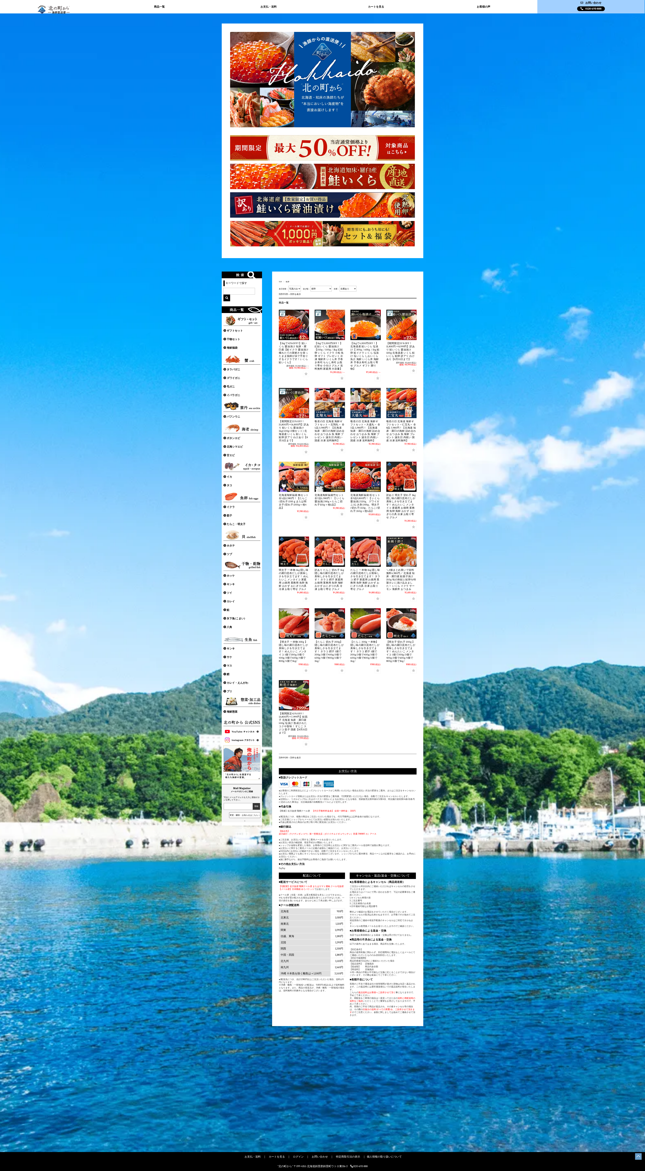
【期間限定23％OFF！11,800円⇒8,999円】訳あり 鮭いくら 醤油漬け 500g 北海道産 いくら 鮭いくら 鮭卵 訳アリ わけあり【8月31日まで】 (400, 351)
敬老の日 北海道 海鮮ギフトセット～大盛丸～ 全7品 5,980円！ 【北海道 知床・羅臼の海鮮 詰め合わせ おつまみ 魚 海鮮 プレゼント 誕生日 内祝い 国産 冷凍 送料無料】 (365, 431)
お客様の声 (483, 6)
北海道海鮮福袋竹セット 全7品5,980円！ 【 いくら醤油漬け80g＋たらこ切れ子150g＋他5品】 (329, 500)
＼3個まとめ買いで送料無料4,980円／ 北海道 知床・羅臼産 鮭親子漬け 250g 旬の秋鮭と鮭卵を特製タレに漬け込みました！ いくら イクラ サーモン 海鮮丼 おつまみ (401, 579)
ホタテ (231, 545)
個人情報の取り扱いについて (384, 1156)
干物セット (233, 339)
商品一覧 (159, 6)
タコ (229, 485)
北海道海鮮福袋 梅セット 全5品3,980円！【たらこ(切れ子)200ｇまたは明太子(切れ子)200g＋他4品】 (294, 501)
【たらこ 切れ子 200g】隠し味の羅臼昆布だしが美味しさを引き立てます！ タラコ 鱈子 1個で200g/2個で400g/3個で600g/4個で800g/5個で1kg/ (329, 651)
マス (229, 665)
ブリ (229, 691)
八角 (229, 627)
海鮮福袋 (232, 347)
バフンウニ (233, 416)
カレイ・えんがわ (237, 682)
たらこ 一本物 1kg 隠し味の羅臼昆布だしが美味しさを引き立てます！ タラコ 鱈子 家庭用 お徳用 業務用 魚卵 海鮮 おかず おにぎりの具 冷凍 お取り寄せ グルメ (365, 579)
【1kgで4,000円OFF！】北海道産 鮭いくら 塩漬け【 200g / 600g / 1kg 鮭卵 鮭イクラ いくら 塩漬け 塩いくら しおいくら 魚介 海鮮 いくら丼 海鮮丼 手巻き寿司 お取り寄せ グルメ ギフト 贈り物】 (365, 356)
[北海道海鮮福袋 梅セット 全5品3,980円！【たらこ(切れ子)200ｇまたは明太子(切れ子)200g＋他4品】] (294, 477)
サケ (229, 657)
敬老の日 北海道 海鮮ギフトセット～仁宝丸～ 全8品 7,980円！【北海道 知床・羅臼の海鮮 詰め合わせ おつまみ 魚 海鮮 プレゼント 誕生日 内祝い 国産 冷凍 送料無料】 (401, 431)
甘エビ (231, 455)
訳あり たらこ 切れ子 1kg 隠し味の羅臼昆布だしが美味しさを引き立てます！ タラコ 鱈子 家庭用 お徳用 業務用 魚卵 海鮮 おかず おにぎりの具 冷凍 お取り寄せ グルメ (329, 579)
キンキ (231, 584)
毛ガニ (231, 386)
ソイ (229, 592)
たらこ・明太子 (236, 524)
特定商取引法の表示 (348, 1156)
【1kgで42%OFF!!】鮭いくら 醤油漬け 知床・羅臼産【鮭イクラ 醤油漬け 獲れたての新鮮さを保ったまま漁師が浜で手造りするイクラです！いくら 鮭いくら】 (294, 353)
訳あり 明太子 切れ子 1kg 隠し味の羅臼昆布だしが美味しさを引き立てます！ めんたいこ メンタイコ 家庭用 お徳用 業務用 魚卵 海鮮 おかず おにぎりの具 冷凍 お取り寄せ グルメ (401, 506)
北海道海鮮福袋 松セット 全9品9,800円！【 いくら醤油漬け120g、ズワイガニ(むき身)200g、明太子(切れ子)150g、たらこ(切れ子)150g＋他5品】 (365, 503)
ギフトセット (235, 330)
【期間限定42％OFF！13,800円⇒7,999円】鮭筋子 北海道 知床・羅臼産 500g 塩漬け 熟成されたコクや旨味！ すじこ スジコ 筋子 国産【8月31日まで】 (293, 723)
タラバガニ (233, 369)
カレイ (231, 601)
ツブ (229, 554)
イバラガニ (233, 395)
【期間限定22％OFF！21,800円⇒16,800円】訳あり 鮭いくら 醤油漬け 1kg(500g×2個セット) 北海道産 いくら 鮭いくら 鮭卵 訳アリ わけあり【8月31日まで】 (294, 431)
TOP (280, 282)
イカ (229, 476)
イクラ (231, 507)
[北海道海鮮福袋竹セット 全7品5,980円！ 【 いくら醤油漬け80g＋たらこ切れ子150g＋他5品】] (330, 477)
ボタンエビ (233, 438)
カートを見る (376, 6)
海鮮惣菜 (232, 711)
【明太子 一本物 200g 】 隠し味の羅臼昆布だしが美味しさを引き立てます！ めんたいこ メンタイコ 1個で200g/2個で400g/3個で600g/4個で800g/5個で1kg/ (293, 651)
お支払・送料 (269, 6)
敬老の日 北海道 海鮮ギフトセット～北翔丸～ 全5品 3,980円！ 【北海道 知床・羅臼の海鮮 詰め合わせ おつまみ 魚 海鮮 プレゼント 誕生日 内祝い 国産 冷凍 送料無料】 (329, 431)
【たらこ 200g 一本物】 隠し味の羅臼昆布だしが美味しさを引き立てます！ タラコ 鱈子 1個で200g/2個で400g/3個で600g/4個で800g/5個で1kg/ (364, 651)
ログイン (298, 1156)
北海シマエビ (235, 446)
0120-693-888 (593, 8)
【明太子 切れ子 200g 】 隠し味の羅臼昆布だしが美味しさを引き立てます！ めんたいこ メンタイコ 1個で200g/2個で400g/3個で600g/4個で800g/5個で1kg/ (400, 651)
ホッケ (231, 575)
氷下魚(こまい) (236, 618)
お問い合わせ (593, 2)
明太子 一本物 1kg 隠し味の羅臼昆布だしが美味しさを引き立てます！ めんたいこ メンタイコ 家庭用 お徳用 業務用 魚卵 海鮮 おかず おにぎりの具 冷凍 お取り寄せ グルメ (294, 579)
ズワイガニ (233, 378)
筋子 (229, 515)
